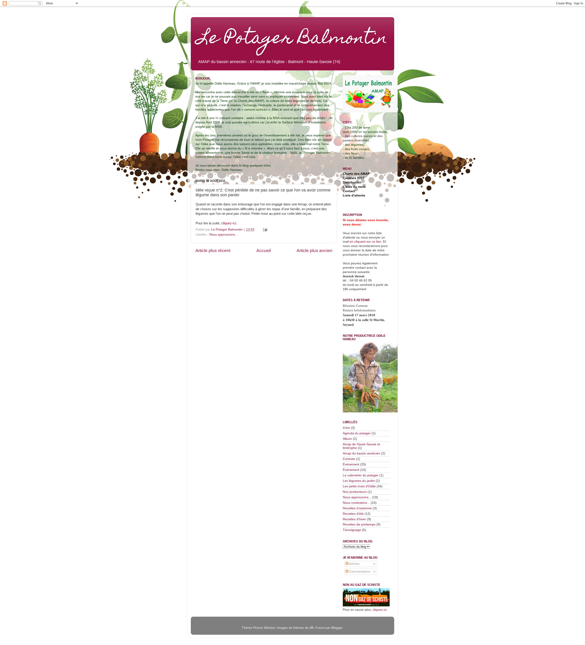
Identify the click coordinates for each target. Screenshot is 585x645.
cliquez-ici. (380, 609)
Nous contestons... (356, 502)
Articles (353, 563)
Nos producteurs (355, 492)
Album (347, 439)
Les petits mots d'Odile (359, 486)
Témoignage (352, 530)
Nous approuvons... (223, 234)
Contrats (349, 459)
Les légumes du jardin (359, 481)
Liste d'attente (354, 195)
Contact (349, 191)
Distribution (352, 182)
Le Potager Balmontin (292, 39)
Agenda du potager (357, 433)
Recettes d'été (353, 513)
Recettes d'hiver (354, 519)
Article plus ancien (314, 250)
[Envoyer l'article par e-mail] (264, 229)
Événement (351, 470)
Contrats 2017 (353, 178)
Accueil (263, 250)
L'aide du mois (354, 186)
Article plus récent (212, 250)
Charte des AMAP (356, 173)
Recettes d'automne (357, 508)
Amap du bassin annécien (361, 453)
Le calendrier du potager (360, 475)
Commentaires (359, 571)
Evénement (351, 464)
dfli (311, 627)
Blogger (336, 627)
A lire (346, 428)
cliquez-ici (228, 223)
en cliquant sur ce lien (365, 241)
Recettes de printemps (359, 524)
